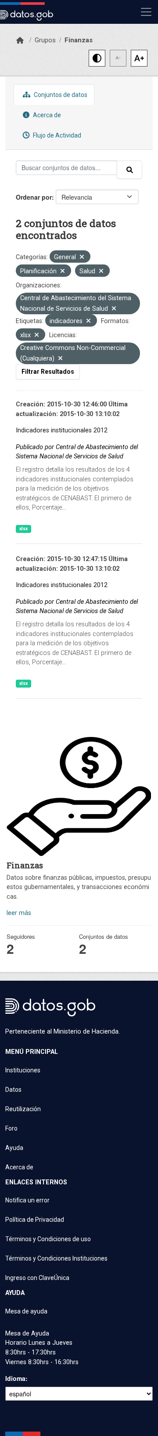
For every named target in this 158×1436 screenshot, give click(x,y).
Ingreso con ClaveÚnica (37, 1277)
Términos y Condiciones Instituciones (56, 1258)
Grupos (45, 40)
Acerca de (46, 115)
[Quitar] (82, 257)
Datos (13, 1089)
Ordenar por (34, 197)
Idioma (15, 1378)
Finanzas (79, 40)
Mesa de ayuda (26, 1311)
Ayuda (14, 1147)
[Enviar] (129, 169)
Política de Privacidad (34, 1219)
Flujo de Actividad (56, 135)
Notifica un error (27, 1200)
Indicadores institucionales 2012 (62, 430)
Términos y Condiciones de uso (48, 1239)
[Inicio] (20, 41)
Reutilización (23, 1108)
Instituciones (22, 1070)
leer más (19, 913)
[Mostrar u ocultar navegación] (146, 12)
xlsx (23, 529)
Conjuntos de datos (59, 94)
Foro (11, 1128)
